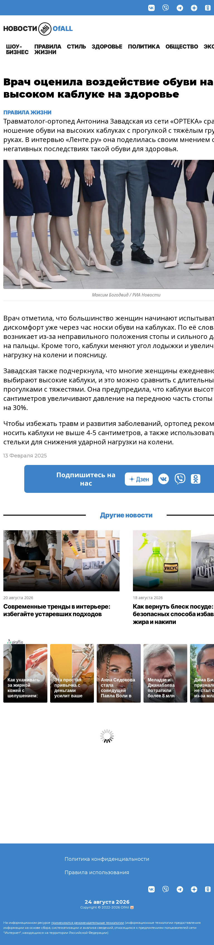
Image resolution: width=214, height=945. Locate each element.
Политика (144, 46)
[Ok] (208, 7)
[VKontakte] (151, 7)
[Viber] (165, 7)
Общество (182, 46)
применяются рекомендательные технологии (87, 923)
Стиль (76, 46)
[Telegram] (180, 7)
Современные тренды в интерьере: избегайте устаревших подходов (56, 610)
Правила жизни (47, 49)
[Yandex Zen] (194, 7)
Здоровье (107, 46)
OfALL (38, 29)
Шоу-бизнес (17, 49)
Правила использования (97, 872)
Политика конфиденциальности (107, 859)
